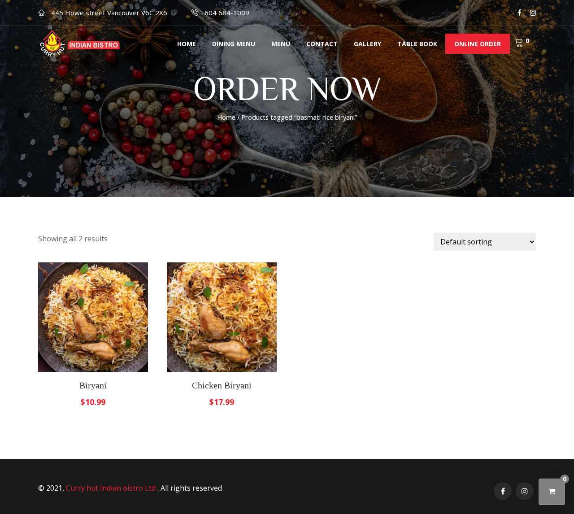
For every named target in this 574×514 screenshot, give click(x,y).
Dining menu (233, 43)
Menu (280, 43)
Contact (322, 43)
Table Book (417, 43)
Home (186, 43)
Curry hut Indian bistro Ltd (111, 488)
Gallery (367, 43)
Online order (477, 43)
